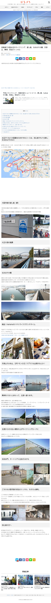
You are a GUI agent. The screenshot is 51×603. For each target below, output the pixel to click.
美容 (42, 7)
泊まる (22, 7)
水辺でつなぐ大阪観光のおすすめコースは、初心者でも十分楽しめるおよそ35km (21, 113)
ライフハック (29, 7)
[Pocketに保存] (27, 58)
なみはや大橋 (5, 119)
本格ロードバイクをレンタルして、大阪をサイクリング (25, 588)
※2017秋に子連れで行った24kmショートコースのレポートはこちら (18, 88)
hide (27, 111)
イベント (47, 7)
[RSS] (34, 58)
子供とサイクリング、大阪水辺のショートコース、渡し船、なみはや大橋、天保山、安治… (8, 588)
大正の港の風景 (6, 117)
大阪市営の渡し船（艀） (8, 115)
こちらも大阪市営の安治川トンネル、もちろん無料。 (15, 130)
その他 (7, 54)
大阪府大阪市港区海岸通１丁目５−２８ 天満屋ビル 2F (14, 335)
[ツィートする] (17, 58)
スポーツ (6, 7)
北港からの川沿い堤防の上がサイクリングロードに (14, 126)
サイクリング (13, 54)
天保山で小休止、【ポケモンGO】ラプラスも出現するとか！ (16, 123)
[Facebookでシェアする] (20, 58)
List (17, 59)
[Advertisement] (25, 75)
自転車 (17, 54)
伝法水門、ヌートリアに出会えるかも (11, 128)
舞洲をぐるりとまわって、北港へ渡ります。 (12, 124)
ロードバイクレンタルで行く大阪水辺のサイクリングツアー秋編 (42, 588)
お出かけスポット (14, 7)
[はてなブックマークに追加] (23, 58)
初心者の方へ (6, 132)
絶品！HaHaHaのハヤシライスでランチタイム (13, 121)
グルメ (36, 7)
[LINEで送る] (30, 58)
